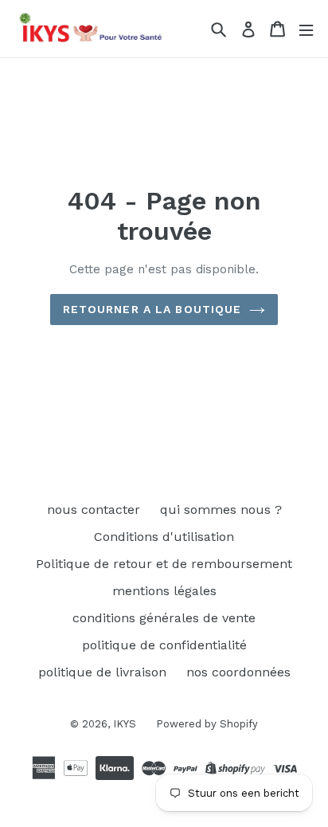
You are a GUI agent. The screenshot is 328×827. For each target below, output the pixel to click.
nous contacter (93, 509)
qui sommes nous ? (221, 509)
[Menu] (306, 29)
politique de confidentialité (164, 645)
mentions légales (164, 590)
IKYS (124, 724)
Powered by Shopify (207, 724)
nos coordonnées (238, 672)
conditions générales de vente (164, 617)
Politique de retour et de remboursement (164, 563)
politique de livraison (102, 672)
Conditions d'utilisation (164, 536)
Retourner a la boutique (152, 309)
